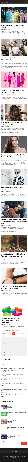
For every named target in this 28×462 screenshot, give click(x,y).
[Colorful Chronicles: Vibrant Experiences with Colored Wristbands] (14, 308)
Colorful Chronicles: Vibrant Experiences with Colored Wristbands (10, 321)
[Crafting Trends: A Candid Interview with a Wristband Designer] (14, 276)
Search (2, 441)
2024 (3, 341)
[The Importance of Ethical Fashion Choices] (14, 15)
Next (3, 335)
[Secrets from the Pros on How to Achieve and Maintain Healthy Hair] (14, 144)
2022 (3, 347)
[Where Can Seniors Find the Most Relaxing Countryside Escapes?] (14, 243)
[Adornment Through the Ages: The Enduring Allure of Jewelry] (4, 437)
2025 (3, 338)
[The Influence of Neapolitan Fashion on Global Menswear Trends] (4, 407)
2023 (3, 344)
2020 (3, 352)
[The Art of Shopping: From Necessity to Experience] (4, 421)
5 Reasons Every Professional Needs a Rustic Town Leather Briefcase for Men (14, 222)
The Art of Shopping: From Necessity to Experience (12, 374)
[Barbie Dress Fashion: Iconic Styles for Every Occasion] (14, 80)
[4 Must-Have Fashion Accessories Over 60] (14, 177)
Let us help (14, 451)
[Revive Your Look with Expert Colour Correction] (14, 112)
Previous (4, 333)
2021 (3, 349)
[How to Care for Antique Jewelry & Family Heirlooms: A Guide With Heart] (4, 429)
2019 (3, 355)
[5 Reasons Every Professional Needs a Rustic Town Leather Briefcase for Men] (14, 209)
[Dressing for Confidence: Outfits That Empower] (14, 47)
